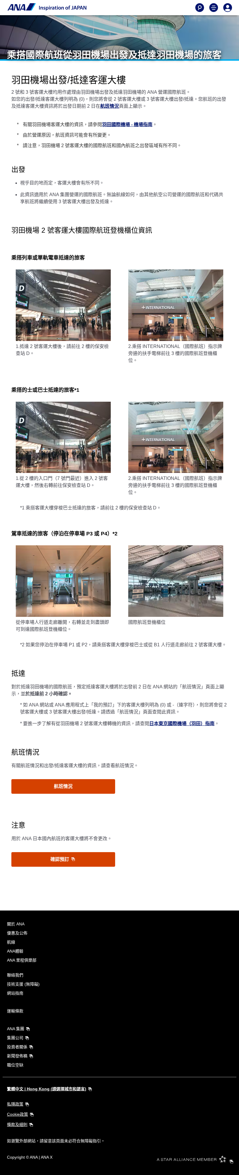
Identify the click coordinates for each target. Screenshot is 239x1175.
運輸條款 (15, 1011)
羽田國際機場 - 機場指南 (127, 124)
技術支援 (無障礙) (23, 984)
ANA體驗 (15, 951)
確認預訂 (60, 859)
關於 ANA (15, 924)
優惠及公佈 (17, 933)
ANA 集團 (15, 1028)
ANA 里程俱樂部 (21, 960)
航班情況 (109, 106)
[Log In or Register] (227, 7)
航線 (11, 942)
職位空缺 (15, 1065)
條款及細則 (17, 1124)
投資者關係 (17, 1047)
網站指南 (15, 993)
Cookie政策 (17, 1114)
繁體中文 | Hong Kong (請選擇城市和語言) (46, 1089)
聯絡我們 (15, 975)
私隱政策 (15, 1104)
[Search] (199, 7)
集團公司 (15, 1037)
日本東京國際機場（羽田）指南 (182, 723)
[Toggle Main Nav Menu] (213, 7)
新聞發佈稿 (17, 1056)
